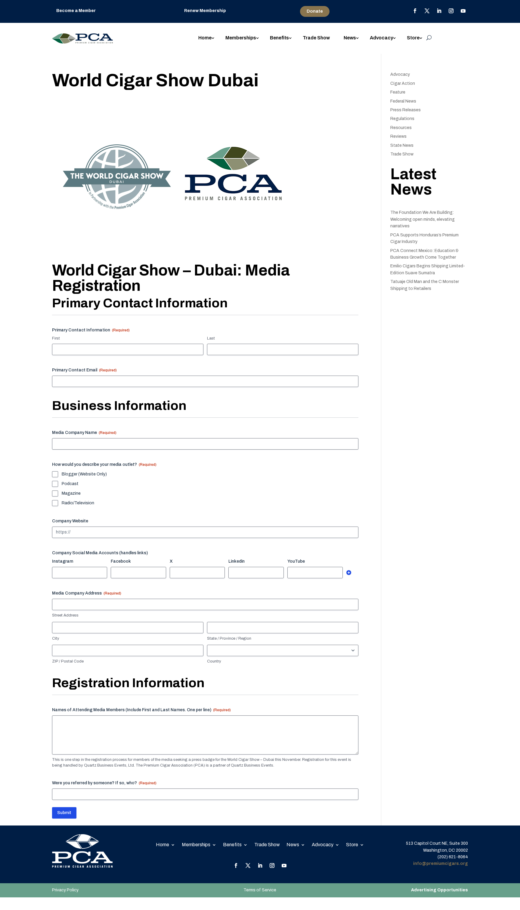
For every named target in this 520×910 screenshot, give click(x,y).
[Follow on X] (427, 11)
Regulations (402, 118)
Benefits (279, 38)
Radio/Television (78, 503)
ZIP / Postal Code (68, 661)
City (55, 638)
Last (211, 338)
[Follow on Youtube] (463, 11)
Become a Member (76, 10)
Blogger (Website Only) (84, 474)
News (350, 38)
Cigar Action (402, 83)
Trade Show (316, 38)
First (56, 338)
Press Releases (405, 110)
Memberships (240, 38)
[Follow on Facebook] (415, 11)
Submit (64, 812)
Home (205, 38)
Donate (315, 11)
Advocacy (381, 38)
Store (413, 38)
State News (401, 145)
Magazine (71, 493)
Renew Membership (205, 10)
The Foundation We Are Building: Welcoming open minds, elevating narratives (422, 219)
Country (214, 661)
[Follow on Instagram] (451, 11)
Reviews (398, 136)
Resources (401, 127)
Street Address (65, 615)
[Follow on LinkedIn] (439, 11)
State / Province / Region (229, 638)
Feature (397, 92)
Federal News (403, 101)
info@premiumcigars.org (440, 863)
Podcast (70, 483)
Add (348, 572)
